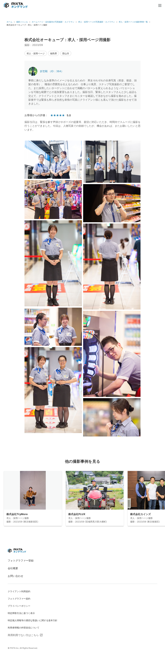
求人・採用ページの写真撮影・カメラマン (96, 22)
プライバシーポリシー (19, 605)
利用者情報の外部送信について (23, 627)
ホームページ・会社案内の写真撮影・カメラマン (53, 22)
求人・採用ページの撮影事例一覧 (133, 22)
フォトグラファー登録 (21, 560)
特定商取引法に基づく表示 (21, 613)
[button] (35, 53)
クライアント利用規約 (19, 591)
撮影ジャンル (22, 22)
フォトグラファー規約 (19, 598)
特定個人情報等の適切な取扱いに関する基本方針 (32, 620)
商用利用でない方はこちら (23, 635)
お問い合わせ (15, 576)
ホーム (9, 22)
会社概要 (13, 568)
